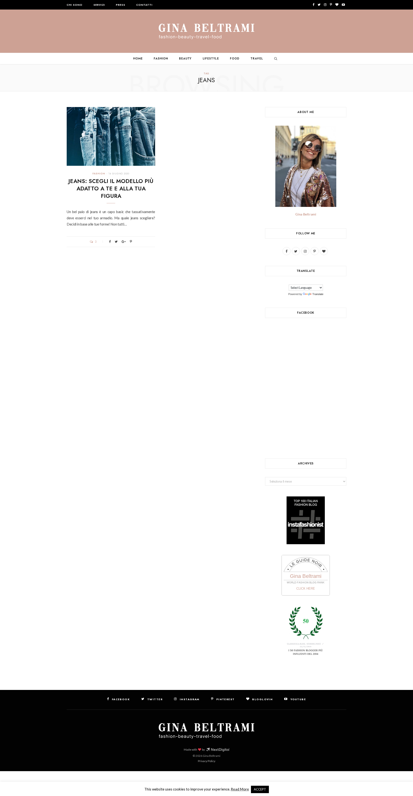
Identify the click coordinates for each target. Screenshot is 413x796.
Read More (240, 789)
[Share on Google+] (124, 241)
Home (138, 58)
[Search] (274, 58)
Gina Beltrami (305, 214)
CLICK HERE (305, 588)
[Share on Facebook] (110, 241)
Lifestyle (211, 58)
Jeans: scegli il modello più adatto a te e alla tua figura (110, 188)
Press (120, 5)
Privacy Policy (206, 761)
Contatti (144, 5)
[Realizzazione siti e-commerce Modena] (217, 749)
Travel (256, 58)
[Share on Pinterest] (131, 241)
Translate (317, 294)
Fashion (161, 58)
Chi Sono (74, 5)
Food (234, 58)
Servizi (99, 5)
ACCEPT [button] (260, 789)
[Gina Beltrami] (206, 31)
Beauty (185, 58)
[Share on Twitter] (116, 241)
